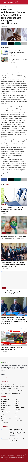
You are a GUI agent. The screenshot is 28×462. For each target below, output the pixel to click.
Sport (16, 413)
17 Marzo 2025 (12, 55)
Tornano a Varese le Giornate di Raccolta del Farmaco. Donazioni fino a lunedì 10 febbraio (18, 59)
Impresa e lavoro (5, 411)
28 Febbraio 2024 (5, 351)
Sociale (17, 411)
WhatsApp (3, 452)
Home (2, 6)
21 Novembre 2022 (5, 26)
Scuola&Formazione (20, 407)
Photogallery (4, 422)
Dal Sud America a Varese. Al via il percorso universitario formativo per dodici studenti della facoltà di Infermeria (13, 264)
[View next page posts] (15, 67)
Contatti (10, 452)
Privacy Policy (21, 457)
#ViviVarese (4, 401)
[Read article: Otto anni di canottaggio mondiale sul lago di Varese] (4, 440)
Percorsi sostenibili (6, 418)
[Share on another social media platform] (24, 43)
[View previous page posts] (13, 67)
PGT (2, 420)
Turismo (17, 416)
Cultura (3, 407)
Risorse (17, 403)
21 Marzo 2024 (5, 325)
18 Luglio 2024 (5, 268)
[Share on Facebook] (4, 43)
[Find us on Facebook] (1, 377)
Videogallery (18, 418)
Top (16, 415)
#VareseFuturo (6, 344)
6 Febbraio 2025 (13, 62)
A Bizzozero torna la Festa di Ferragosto (10, 393)
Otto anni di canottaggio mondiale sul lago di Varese (13, 390)
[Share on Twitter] (11, 43)
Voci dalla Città (18, 420)
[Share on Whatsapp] (17, 43)
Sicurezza (17, 409)
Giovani (3, 409)
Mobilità (3, 415)
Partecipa (3, 416)
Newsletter (16, 452)
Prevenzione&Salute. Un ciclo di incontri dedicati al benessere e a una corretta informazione (17, 52)
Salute (6, 6)
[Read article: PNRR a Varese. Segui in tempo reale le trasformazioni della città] (14, 337)
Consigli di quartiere (6, 405)
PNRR (16, 399)
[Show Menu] (1, 2)
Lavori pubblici (5, 413)
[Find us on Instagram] (4, 377)
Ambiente (3, 403)
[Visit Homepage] (11, 2)
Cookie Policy (4, 459)
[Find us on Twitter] (7, 377)
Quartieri (17, 401)
